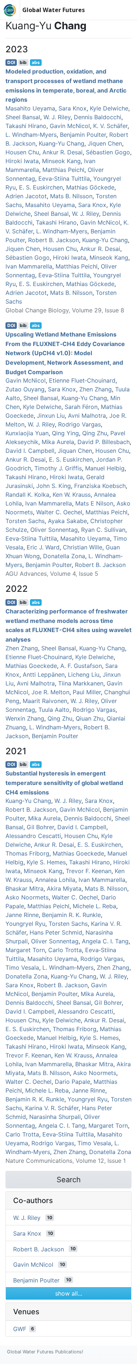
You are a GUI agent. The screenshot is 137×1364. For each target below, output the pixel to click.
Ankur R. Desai (62, 152)
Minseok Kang (61, 161)
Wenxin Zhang (24, 718)
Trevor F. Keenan (88, 871)
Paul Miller (87, 692)
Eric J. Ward (43, 547)
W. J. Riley (57, 117)
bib (23, 62)
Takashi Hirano (25, 125)
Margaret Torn (25, 950)
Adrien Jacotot (26, 196)
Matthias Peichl (63, 169)
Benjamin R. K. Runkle (71, 914)
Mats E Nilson (94, 503)
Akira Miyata (64, 888)
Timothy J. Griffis (58, 468)
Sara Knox (72, 108)
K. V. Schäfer (110, 125)
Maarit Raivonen (45, 700)
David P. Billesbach (103, 442)
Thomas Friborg (27, 853)
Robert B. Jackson (53, 240)
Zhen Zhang (95, 389)
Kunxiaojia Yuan (27, 433)
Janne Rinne (22, 914)
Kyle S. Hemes (46, 862)
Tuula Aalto (53, 709)
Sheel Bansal (22, 117)
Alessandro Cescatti (33, 835)
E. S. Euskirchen (41, 187)
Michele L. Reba (94, 906)
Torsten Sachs (25, 521)
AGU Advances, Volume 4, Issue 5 (51, 573)
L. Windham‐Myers (31, 134)
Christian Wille (82, 547)
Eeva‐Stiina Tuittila (64, 178)
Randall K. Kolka (27, 494)
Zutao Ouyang (25, 389)
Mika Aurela (58, 442)
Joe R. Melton (50, 692)
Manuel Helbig (105, 468)
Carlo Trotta (65, 950)
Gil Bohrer (40, 827)
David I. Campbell (29, 450)
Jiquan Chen (75, 450)
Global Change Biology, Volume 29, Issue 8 (64, 310)
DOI (11, 62)
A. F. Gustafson (81, 665)
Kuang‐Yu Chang (61, 143)
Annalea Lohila (55, 879)
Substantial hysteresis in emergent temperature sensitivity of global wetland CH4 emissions (64, 783)
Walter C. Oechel (59, 512)
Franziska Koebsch (100, 485)
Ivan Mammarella (28, 266)
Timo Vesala (22, 967)
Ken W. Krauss (72, 494)
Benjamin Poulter (83, 134)
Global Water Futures (53, 10)
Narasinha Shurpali (55, 1116)
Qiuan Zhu (89, 718)
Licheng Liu (83, 674)
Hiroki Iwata (22, 161)
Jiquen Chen (105, 143)
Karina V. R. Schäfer (52, 1108)
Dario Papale (72, 1081)
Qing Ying (65, 433)
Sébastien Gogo (108, 152)
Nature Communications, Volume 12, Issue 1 (65, 1160)
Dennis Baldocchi (97, 117)
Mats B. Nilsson (71, 196)
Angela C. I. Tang (105, 941)
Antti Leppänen (44, 674)
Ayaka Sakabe (67, 521)
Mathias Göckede (90, 187)
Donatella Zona (64, 556)
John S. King (53, 485)
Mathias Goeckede (31, 665)
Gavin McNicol (70, 125)
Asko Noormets (27, 897)
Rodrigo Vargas (79, 424)
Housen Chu (22, 152)
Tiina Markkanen (80, 683)
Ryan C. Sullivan (103, 529)
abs (36, 62)
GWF (19, 1329)
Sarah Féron (81, 406)
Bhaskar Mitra (24, 888)
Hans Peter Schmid (56, 932)
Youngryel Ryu (25, 923)
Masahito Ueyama (30, 108)
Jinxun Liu (51, 415)
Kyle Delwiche (109, 108)
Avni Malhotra (87, 415)
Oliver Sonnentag (54, 529)
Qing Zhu (94, 433)
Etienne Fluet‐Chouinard (82, 380)
